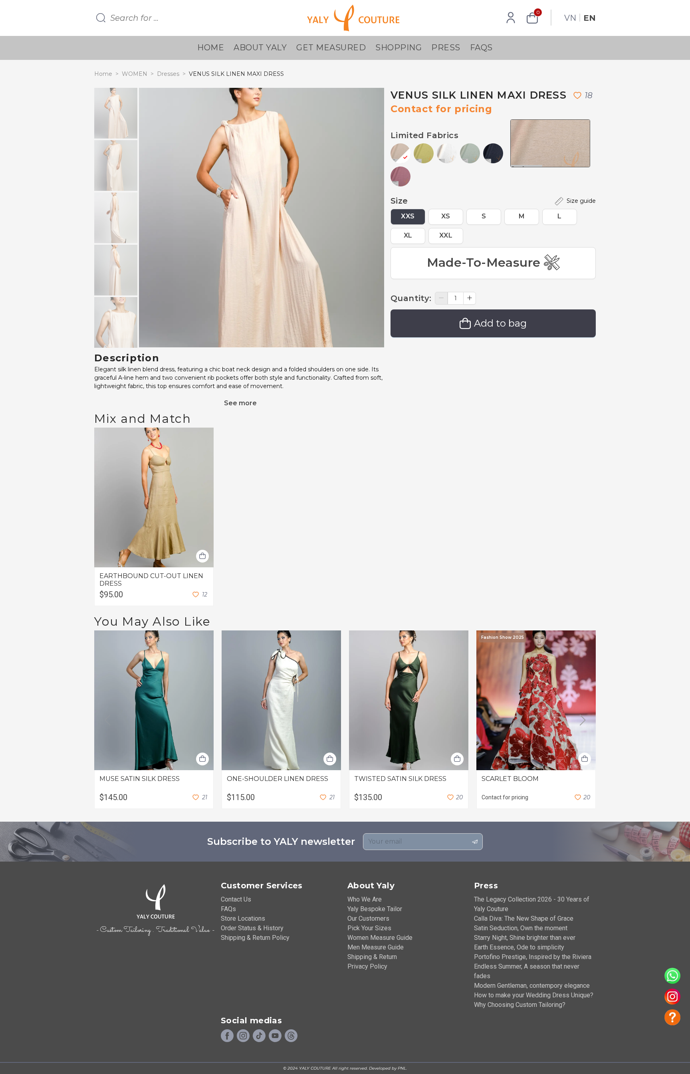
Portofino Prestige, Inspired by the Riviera (532, 957)
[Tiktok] (259, 1036)
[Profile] (510, 18)
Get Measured (331, 47)
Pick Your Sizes (369, 928)
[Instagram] (243, 1036)
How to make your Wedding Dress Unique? (533, 995)
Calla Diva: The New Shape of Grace (523, 918)
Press (445, 47)
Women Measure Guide (379, 937)
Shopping (398, 47)
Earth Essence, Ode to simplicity (519, 947)
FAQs (481, 47)
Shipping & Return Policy (255, 937)
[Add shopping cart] (202, 556)
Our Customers (368, 918)
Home (210, 47)
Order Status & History (252, 928)
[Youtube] (275, 1036)
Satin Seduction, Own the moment (520, 928)
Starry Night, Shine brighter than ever (524, 937)
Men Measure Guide (375, 947)
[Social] (291, 1036)
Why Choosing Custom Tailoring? (519, 1005)
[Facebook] (227, 1036)
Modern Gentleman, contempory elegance (532, 985)
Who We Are (364, 899)
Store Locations (243, 918)
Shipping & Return (372, 957)
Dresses (168, 73)
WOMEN (134, 73)
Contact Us (236, 899)
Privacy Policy (367, 966)
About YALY (260, 47)
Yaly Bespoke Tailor (374, 909)
